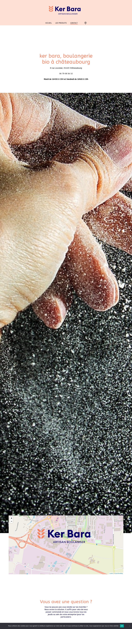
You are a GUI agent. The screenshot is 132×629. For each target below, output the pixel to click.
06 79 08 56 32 (66, 73)
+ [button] (11, 518)
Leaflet (111, 573)
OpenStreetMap (119, 573)
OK (122, 626)
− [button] (11, 521)
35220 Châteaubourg (73, 68)
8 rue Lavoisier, (57, 68)
